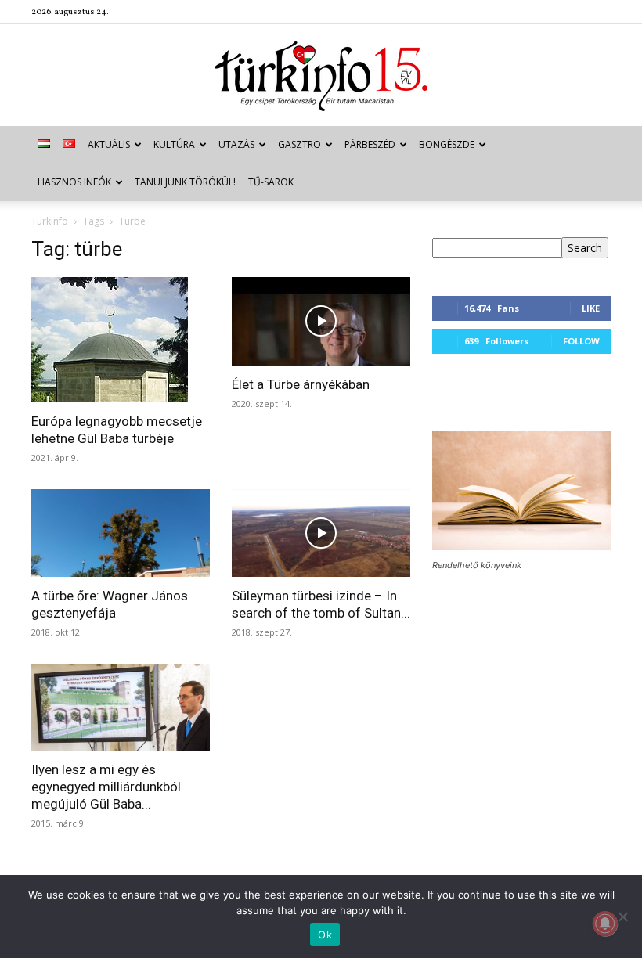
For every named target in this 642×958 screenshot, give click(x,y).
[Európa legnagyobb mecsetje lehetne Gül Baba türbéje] (120, 339)
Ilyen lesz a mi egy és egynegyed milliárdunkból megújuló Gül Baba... (106, 787)
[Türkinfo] (321, 76)
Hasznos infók (74, 182)
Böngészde (446, 144)
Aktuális (109, 144)
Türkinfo (49, 221)
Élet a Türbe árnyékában (301, 384)
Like (591, 308)
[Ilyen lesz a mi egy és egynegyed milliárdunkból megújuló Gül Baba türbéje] (120, 707)
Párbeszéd (369, 144)
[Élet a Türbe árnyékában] (321, 321)
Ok (325, 934)
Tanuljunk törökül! (185, 182)
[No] (622, 916)
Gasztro (299, 144)
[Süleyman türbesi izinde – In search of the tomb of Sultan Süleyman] (321, 533)
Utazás (236, 144)
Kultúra (174, 144)
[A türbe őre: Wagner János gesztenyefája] (120, 533)
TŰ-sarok (271, 182)
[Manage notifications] (605, 923)
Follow (581, 341)
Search (585, 247)
